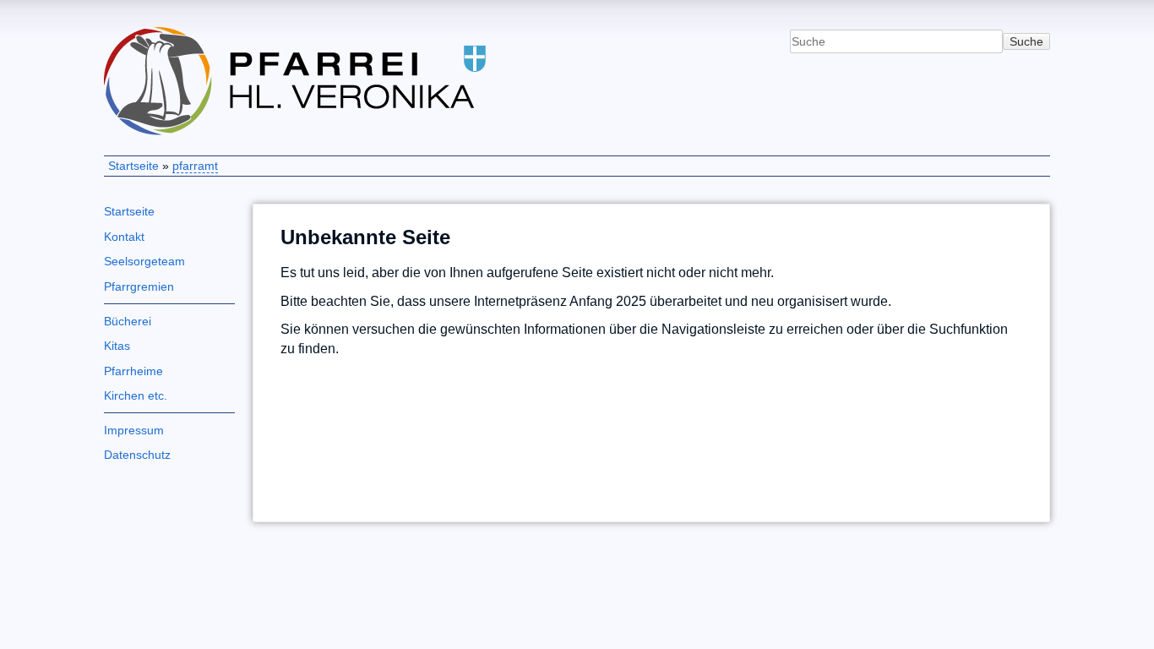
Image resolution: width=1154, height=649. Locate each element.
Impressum (134, 430)
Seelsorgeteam (144, 261)
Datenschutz (137, 454)
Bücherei (127, 321)
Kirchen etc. (135, 395)
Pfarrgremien (139, 286)
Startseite (133, 165)
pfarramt (195, 165)
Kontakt (124, 236)
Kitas (117, 345)
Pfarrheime (133, 371)
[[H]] (336, 31)
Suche (1026, 41)
